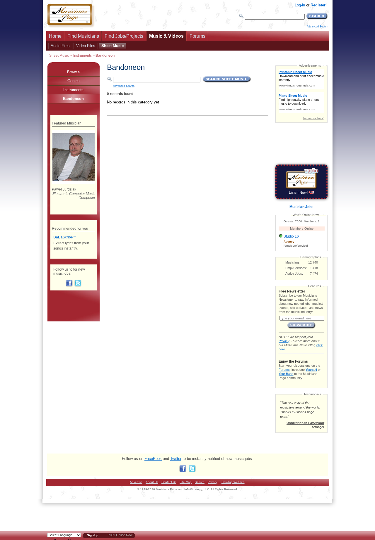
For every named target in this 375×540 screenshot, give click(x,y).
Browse (73, 72)
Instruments (82, 55)
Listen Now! (298, 193)
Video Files (85, 46)
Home (55, 36)
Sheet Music (112, 46)
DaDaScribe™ (64, 237)
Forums (197, 36)
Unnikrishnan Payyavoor (305, 423)
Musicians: (293, 262)
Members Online (301, 228)
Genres (73, 81)
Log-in (300, 5)
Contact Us (168, 482)
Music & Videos (166, 36)
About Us (152, 482)
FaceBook (153, 458)
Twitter (175, 458)
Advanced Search (317, 26)
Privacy (284, 341)
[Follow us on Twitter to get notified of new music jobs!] (77, 285)
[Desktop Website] (233, 482)
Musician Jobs (301, 207)
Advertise (136, 482)
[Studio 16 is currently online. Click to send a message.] (281, 238)
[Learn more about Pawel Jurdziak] (73, 183)
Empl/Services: (296, 268)
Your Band (286, 373)
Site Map (186, 482)
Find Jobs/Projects (124, 36)
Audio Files (60, 46)
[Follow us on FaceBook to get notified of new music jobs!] (69, 285)
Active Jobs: (294, 273)
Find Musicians (83, 36)
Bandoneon (73, 98)
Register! (319, 5)
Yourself (311, 369)
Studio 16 (291, 236)
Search (199, 482)
